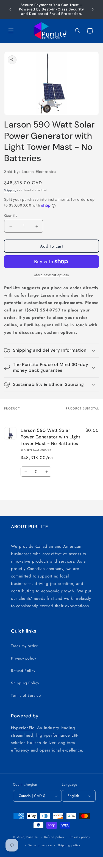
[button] (11, 31)
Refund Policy (23, 670)
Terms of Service (26, 695)
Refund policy (54, 837)
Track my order (24, 646)
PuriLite (32, 837)
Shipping (10, 190)
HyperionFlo (23, 728)
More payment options (51, 274)
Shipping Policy (25, 683)
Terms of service (40, 845)
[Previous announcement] (10, 9)
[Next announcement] (93, 9)
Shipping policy (68, 845)
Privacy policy (23, 658)
